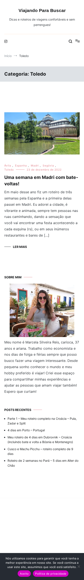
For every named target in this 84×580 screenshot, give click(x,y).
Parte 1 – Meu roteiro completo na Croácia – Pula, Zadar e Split (42, 421)
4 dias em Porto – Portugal (26, 430)
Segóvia (48, 165)
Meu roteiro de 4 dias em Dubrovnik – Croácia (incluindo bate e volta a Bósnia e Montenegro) (40, 439)
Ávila (7, 165)
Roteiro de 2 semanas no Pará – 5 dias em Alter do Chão (43, 463)
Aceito (24, 573)
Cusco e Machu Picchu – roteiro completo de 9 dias (40, 451)
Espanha (21, 165)
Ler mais (20, 247)
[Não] (78, 566)
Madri (35, 165)
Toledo (9, 169)
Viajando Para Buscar (42, 10)
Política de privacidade (50, 573)
